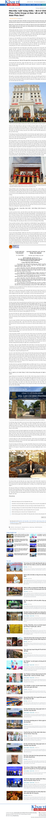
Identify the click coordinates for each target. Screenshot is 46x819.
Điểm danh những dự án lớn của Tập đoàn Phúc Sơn (22, 501)
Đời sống (25, 566)
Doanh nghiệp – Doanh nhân (14, 8)
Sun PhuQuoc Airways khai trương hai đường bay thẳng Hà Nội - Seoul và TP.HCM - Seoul (21, 540)
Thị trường (23, 4)
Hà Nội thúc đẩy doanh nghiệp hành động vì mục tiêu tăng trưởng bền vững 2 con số (21, 550)
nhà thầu (12, 527)
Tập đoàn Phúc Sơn (25, 527)
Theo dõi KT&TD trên (14, 18)
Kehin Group (32, 527)
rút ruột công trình (18, 527)
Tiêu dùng (38, 4)
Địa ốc (33, 4)
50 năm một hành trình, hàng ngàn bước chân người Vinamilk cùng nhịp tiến (21, 545)
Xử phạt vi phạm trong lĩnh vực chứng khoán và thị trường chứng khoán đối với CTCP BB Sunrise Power (21, 535)
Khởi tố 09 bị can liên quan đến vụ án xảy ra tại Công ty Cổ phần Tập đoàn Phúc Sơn (28, 505)
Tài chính (29, 4)
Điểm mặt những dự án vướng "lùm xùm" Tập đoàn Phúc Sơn (24, 511)
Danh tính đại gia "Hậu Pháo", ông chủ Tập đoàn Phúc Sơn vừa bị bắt (25, 509)
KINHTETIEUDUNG (38, 527)
